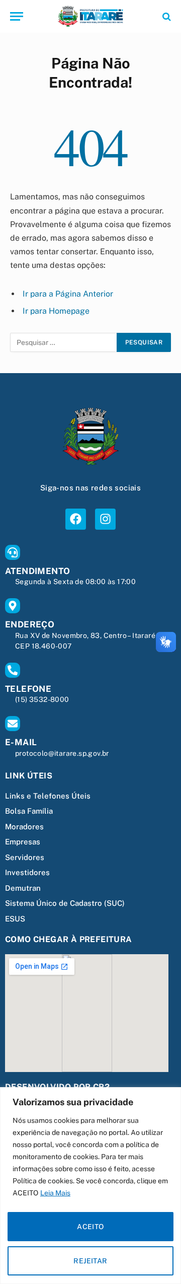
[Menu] (16, 16)
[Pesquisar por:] (64, 342)
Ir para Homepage (56, 311)
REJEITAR (90, 1261)
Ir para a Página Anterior (68, 294)
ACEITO (90, 1227)
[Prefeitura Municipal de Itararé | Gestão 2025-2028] (90, 16)
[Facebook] (75, 519)
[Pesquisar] (165, 16)
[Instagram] (105, 519)
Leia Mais (55, 1193)
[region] (90, 1185)
